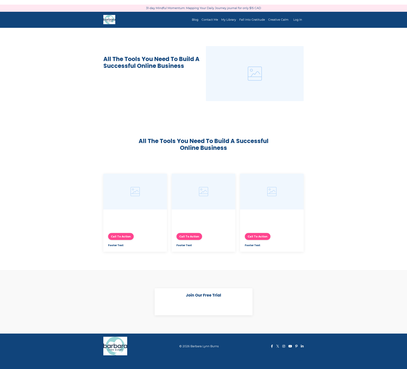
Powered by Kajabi (293, 360)
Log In (297, 19)
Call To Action (121, 236)
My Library (228, 19)
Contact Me (210, 19)
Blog (195, 19)
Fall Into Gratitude (252, 19)
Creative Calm (278, 19)
